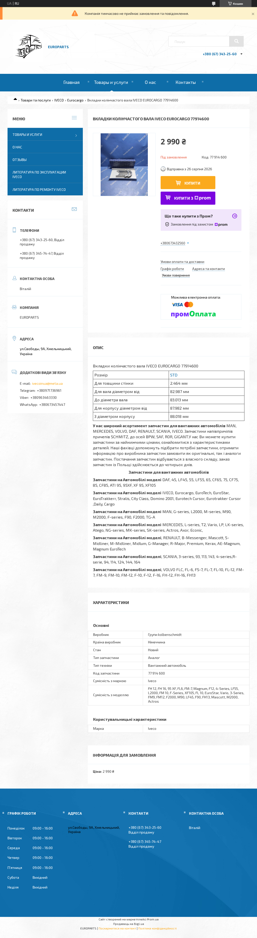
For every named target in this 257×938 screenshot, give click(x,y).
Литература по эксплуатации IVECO (39, 174)
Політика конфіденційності (157, 928)
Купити (192, 183)
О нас (150, 82)
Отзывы (20, 159)
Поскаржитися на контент (117, 928)
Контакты (185, 82)
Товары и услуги (111, 82)
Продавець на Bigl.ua (128, 923)
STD (173, 374)
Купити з (183, 198)
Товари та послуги (36, 100)
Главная (71, 82)
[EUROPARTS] (28, 60)
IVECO (59, 100)
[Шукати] (236, 41)
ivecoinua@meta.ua (47, 383)
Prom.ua (153, 919)
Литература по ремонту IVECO (39, 189)
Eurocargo (75, 100)
